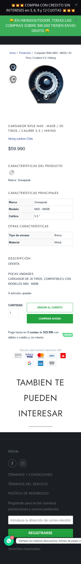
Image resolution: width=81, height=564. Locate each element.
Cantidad (15, 305)
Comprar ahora (50, 318)
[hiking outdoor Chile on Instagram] (24, 463)
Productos (25, 53)
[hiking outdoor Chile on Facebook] (13, 463)
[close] (76, 20)
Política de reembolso (28, 493)
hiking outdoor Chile (20, 138)
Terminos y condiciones (30, 474)
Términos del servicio (28, 484)
